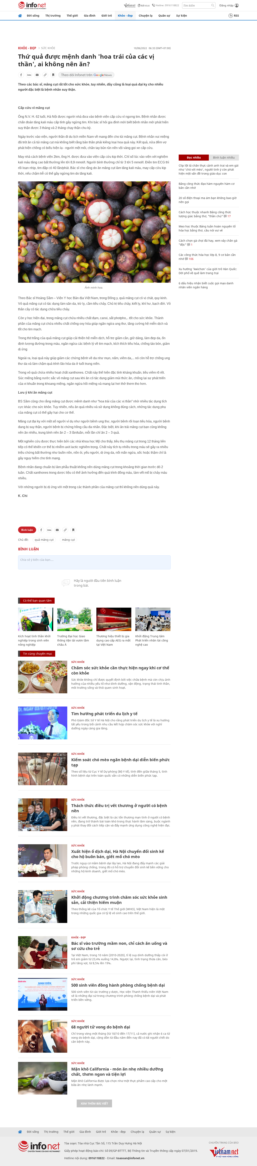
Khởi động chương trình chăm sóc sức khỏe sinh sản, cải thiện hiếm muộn (119, 900)
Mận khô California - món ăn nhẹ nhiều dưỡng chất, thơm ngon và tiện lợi (117, 1071)
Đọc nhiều (194, 157)
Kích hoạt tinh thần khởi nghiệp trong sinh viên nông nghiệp (34, 640)
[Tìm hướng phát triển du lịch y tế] (42, 723)
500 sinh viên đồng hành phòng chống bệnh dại (118, 985)
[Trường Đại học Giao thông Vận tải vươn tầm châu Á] (74, 619)
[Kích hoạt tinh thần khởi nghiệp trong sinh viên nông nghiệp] (35, 619)
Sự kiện (181, 15)
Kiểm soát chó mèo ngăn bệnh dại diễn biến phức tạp (120, 762)
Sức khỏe (48, 48)
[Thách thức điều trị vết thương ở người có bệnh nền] (42, 814)
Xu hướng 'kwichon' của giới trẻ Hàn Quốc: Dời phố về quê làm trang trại (208, 271)
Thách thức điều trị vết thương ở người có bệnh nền (119, 808)
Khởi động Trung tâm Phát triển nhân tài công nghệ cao (151, 640)
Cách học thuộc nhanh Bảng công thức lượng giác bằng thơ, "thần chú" (205, 214)
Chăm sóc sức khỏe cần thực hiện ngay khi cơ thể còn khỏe (120, 670)
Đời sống (33, 15)
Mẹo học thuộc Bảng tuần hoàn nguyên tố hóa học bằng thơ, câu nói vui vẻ (207, 228)
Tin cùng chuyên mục (37, 653)
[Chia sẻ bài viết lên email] (37, 75)
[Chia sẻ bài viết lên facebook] (21, 75)
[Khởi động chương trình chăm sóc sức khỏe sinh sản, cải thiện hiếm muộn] (42, 906)
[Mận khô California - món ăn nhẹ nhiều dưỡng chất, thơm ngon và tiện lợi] (42, 1078)
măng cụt (68, 540)
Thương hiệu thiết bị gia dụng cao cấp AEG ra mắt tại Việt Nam (113, 640)
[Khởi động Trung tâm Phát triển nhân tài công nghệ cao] (152, 619)
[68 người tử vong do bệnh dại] (42, 1036)
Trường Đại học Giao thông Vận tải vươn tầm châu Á (73, 640)
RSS (236, 15)
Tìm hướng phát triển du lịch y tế (104, 713)
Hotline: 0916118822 (167, 5)
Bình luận (27, 530)
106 (191, 259)
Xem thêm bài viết (94, 1103)
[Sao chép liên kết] (45, 75)
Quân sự (164, 15)
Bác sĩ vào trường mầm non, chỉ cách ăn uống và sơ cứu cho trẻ (119, 946)
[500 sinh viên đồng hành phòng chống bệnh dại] (42, 994)
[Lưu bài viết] (53, 75)
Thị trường (53, 15)
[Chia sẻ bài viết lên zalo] (29, 75)
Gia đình (89, 15)
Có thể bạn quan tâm (37, 600)
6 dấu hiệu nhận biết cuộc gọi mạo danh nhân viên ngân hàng (206, 285)
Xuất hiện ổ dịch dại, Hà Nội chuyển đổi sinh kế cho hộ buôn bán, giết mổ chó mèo (117, 854)
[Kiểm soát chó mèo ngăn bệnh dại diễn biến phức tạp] (42, 769)
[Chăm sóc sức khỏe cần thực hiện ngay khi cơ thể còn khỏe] (42, 677)
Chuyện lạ (145, 15)
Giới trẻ (106, 15)
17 (229, 216)
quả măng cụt (44, 540)
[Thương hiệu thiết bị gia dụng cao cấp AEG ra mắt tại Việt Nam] (114, 619)
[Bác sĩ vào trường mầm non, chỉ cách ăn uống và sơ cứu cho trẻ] (42, 952)
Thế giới (72, 15)
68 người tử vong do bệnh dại (100, 1027)
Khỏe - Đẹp (27, 48)
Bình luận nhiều (224, 157)
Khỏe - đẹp (125, 15)
